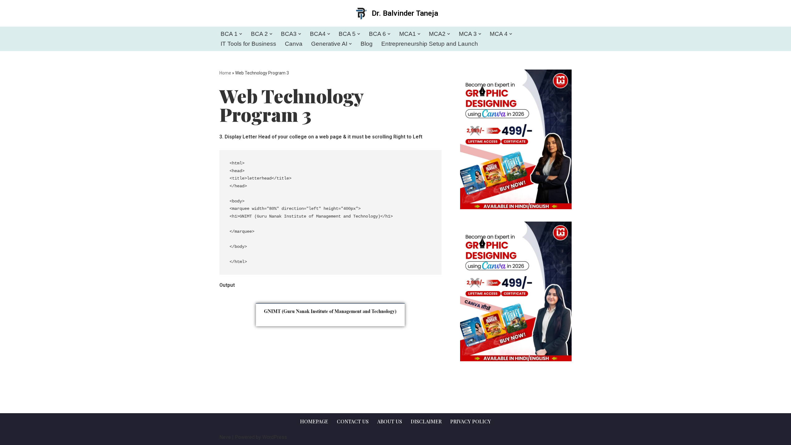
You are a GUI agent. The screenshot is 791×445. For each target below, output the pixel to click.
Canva (293, 43)
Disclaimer (426, 421)
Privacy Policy (470, 421)
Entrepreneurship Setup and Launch (429, 43)
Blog (367, 43)
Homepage (314, 421)
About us (389, 421)
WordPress (274, 437)
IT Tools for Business (248, 43)
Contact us (353, 421)
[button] (240, 34)
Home (225, 72)
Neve (225, 437)
